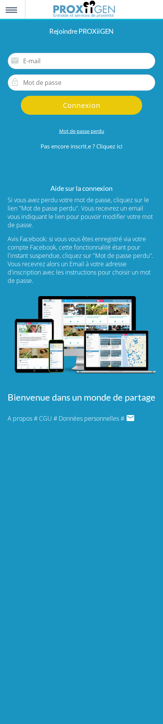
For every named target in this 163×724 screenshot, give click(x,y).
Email (14, 60)
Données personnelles (89, 418)
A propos (20, 418)
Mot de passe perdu (81, 131)
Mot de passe (14, 82)
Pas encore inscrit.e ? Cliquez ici (81, 146)
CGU (45, 418)
